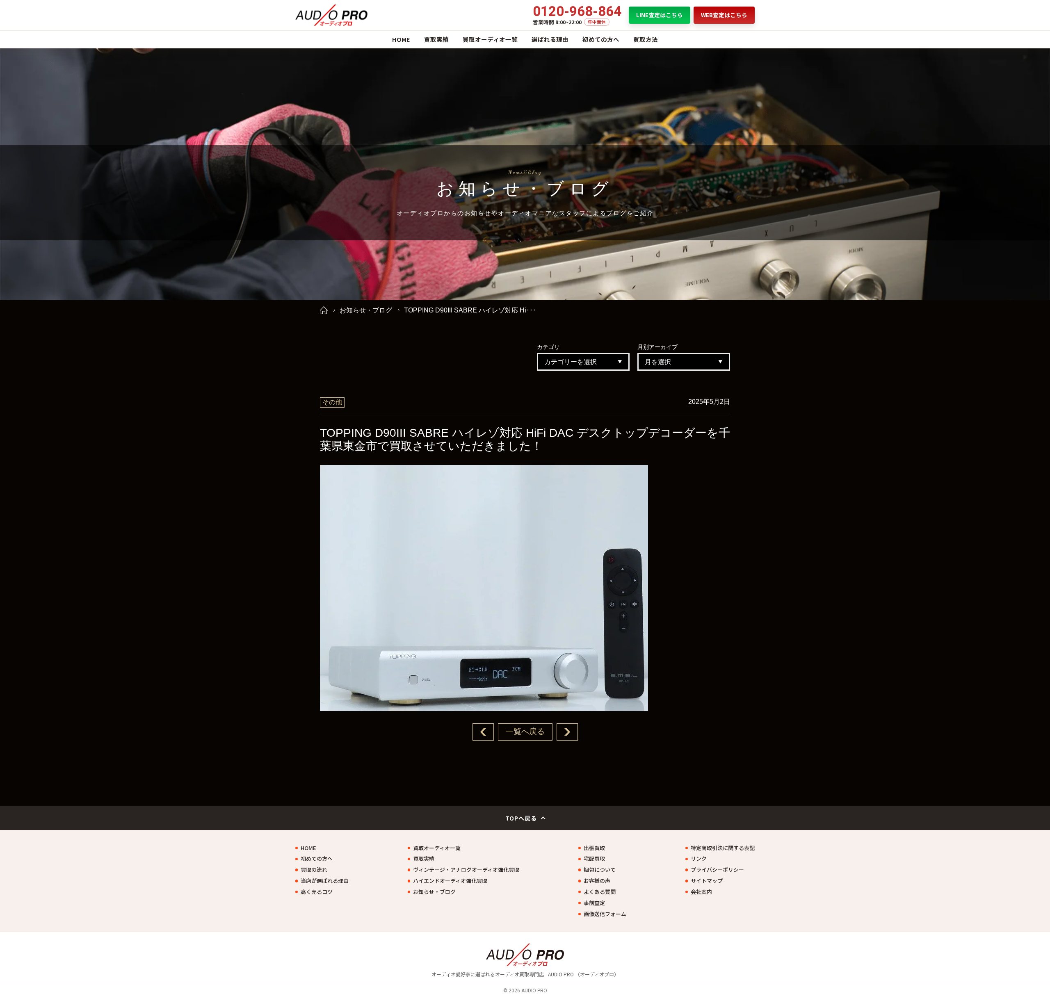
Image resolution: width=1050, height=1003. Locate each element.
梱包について (600, 869)
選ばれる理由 (550, 39)
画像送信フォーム (605, 914)
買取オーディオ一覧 (490, 39)
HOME (401, 39)
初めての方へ (600, 39)
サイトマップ (707, 880)
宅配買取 (594, 858)
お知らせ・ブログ (366, 310)
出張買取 (594, 848)
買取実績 (436, 39)
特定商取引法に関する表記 (723, 848)
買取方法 (645, 39)
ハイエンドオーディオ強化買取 (450, 880)
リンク (699, 858)
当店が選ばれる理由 (325, 880)
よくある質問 (600, 892)
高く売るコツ (317, 892)
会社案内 (701, 892)
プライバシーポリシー (717, 869)
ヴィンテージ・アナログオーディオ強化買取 (466, 869)
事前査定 (594, 903)
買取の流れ (314, 869)
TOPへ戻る (521, 818)
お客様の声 (597, 880)
